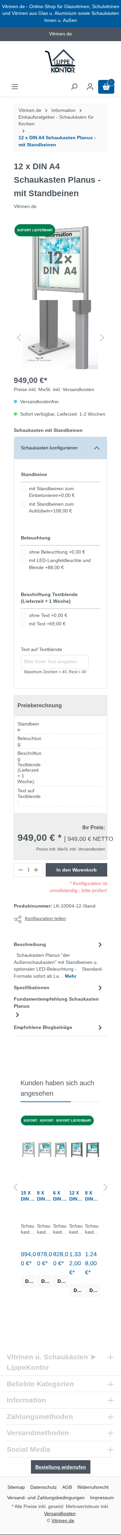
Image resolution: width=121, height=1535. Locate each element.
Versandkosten (60, 1513)
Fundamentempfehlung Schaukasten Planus (56, 1002)
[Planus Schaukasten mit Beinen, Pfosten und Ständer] (60, 262)
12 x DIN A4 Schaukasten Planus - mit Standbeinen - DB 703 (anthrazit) (76, 1196)
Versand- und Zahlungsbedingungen (46, 1497)
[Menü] (15, 87)
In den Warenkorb (76, 870)
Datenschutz (43, 1487)
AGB (67, 1487)
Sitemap (16, 1487)
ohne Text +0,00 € (48, 615)
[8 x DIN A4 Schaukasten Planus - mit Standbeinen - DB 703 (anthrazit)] (92, 1149)
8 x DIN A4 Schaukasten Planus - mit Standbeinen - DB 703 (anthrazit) (92, 1196)
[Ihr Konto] (90, 87)
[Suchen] (74, 87)
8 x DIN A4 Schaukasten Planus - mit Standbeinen (44, 1196)
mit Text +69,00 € (47, 623)
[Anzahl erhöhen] (36, 870)
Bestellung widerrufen (60, 1467)
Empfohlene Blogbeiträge (43, 1027)
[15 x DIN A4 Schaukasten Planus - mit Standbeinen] (28, 1149)
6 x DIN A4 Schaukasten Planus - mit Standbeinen (60, 1196)
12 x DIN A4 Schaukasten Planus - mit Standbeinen (57, 141)
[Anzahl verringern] (20, 870)
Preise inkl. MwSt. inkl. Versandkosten (54, 389)
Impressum (102, 1497)
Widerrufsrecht (93, 1487)
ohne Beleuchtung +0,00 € (57, 552)
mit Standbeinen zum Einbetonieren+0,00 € (52, 492)
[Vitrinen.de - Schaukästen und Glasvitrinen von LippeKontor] (60, 62)
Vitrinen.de (29, 110)
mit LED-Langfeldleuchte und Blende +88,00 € (60, 564)
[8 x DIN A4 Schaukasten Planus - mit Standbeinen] (44, 1149)
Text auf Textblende (41, 649)
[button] (19, 338)
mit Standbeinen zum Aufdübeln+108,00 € (51, 507)
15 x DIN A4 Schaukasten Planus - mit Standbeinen (28, 1196)
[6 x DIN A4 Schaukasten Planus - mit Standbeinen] (61, 1149)
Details (30, 1281)
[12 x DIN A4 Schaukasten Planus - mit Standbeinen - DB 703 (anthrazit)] (76, 1149)
